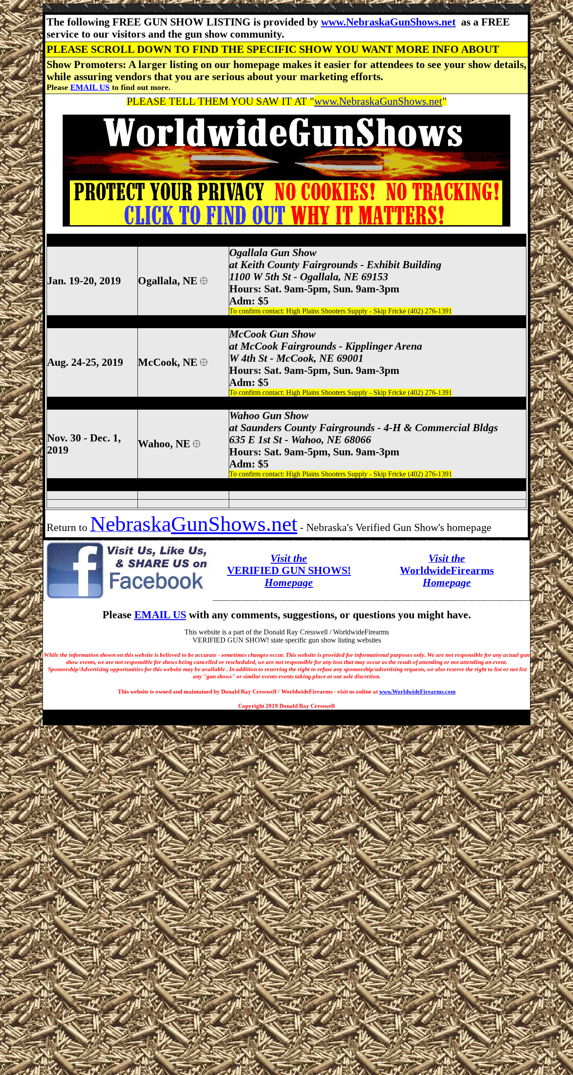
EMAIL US (90, 87)
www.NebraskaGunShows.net (388, 22)
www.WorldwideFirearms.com (417, 691)
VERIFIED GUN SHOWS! (289, 570)
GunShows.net (234, 523)
